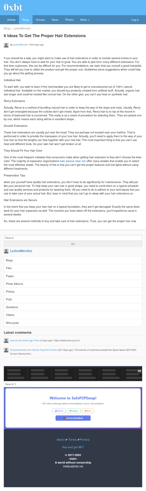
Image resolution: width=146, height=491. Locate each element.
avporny (14, 340)
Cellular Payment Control (44, 349)
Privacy (85, 439)
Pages (10, 276)
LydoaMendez (22, 28)
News (55, 19)
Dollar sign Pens (30, 340)
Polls (9, 299)
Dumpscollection (18, 349)
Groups (40, 19)
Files (9, 268)
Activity (11, 19)
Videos (10, 315)
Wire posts (12, 323)
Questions (12, 307)
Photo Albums (14, 284)
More (83, 19)
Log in (135, 19)
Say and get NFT (73, 447)
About (61, 439)
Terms (72, 439)
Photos (69, 19)
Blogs (25, 19)
